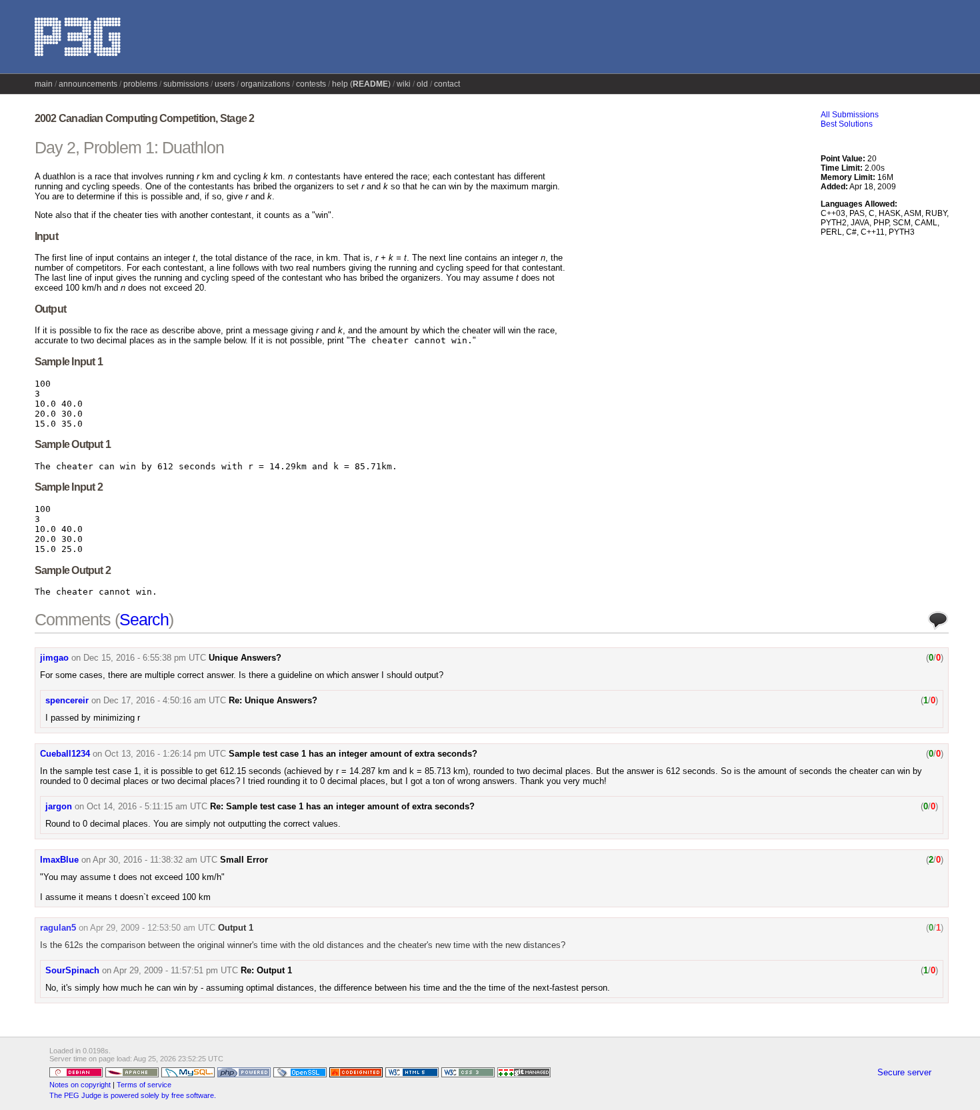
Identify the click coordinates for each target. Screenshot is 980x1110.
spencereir (67, 700)
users (225, 84)
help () (361, 84)
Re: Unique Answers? (273, 700)
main (44, 84)
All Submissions (850, 114)
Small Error (244, 860)
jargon (58, 806)
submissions (186, 84)
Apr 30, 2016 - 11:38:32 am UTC (155, 860)
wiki (404, 84)
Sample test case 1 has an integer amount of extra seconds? (353, 754)
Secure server (904, 1072)
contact (447, 84)
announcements (88, 84)
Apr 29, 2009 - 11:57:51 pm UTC (175, 970)
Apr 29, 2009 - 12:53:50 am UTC (152, 928)
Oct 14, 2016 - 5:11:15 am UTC (147, 806)
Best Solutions (847, 124)
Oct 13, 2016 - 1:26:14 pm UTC (165, 754)
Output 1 (235, 928)
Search (144, 619)
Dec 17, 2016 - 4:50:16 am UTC (164, 700)
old (422, 84)
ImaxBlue (59, 860)
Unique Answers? (245, 658)
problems (140, 84)
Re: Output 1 (266, 970)
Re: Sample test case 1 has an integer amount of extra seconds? (342, 806)
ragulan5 (58, 928)
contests (311, 84)
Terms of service (144, 1085)
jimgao (54, 658)
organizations (265, 84)
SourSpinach (72, 970)
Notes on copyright (80, 1085)
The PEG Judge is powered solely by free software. (132, 1095)
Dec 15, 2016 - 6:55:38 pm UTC (144, 658)
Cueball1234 (65, 754)
